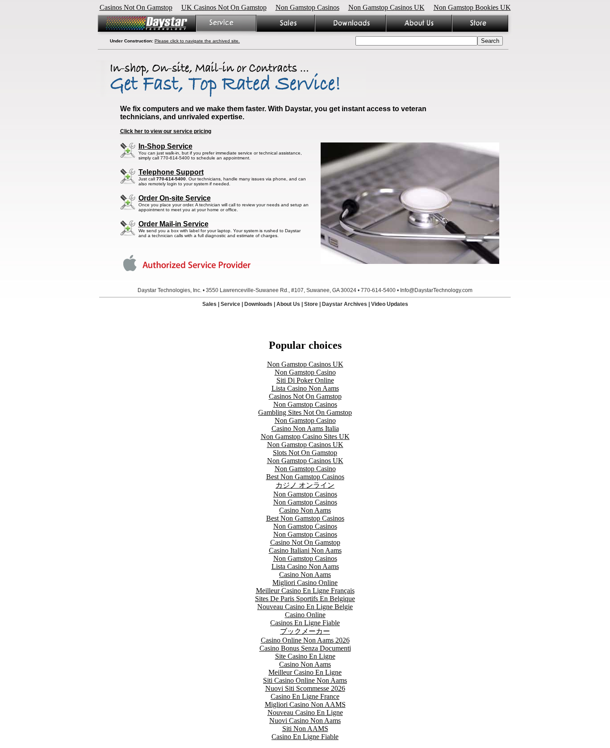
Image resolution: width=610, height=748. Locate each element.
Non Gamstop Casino (305, 372)
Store (311, 304)
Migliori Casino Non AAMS (305, 704)
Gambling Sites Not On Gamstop (305, 412)
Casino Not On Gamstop (305, 542)
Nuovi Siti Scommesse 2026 (305, 688)
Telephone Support (171, 172)
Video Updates (389, 304)
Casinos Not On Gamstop (136, 7)
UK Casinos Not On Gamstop (224, 7)
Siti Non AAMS (305, 728)
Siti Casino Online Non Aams (305, 680)
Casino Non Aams (305, 510)
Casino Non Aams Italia (305, 428)
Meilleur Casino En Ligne (305, 672)
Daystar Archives (344, 304)
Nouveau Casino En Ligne (305, 712)
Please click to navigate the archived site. (197, 40)
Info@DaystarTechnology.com (436, 290)
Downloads (258, 304)
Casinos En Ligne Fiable (305, 623)
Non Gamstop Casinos (307, 7)
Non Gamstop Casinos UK (386, 7)
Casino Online (305, 614)
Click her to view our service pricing (165, 131)
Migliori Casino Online (305, 582)
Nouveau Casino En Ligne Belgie (305, 606)
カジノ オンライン (305, 485)
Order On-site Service (174, 198)
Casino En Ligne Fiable (305, 736)
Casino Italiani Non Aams (305, 550)
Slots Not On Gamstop (305, 452)
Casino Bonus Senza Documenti (305, 648)
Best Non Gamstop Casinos (305, 477)
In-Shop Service (165, 146)
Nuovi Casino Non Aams (305, 720)
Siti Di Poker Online (305, 380)
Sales (209, 304)
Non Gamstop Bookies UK (472, 7)
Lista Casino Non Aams (305, 388)
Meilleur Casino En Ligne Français (305, 590)
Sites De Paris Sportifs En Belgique (305, 598)
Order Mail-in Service (173, 224)
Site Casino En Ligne (305, 656)
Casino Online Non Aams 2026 (305, 640)
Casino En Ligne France (305, 696)
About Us (288, 304)
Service (230, 304)
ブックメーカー (305, 631)
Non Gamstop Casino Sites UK (305, 436)
